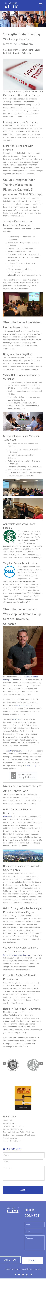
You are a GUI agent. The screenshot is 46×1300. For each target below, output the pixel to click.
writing (33, 765)
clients (16, 719)
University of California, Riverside (16, 955)
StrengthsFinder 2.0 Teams (13, 1126)
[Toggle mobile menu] (41, 4)
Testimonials (8, 1120)
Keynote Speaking (9, 1123)
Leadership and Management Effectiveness (19, 1135)
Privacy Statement (35, 1269)
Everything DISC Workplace (13, 1129)
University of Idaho (22, 705)
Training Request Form (11, 1141)
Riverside (7, 816)
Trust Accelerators (10, 1138)
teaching (26, 765)
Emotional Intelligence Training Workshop (18, 1132)
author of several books (17, 751)
